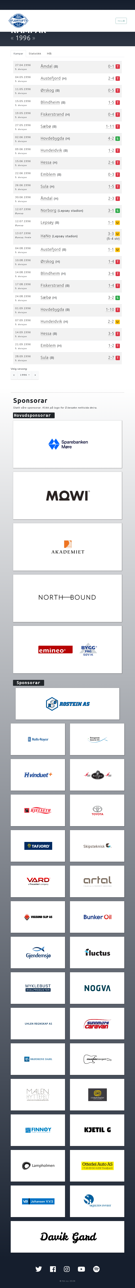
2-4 (111, 78)
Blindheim (50, 102)
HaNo (46, 236)
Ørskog (47, 90)
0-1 (111, 66)
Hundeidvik (51, 150)
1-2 (111, 150)
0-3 (111, 174)
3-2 (111, 297)
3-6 (111, 273)
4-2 (111, 138)
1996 (24, 375)
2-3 (111, 198)
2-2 (111, 321)
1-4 (111, 261)
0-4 (111, 114)
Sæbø (46, 126)
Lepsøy (47, 222)
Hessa (46, 162)
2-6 (111, 162)
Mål (49, 53)
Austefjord (51, 78)
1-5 (111, 102)
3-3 (111, 233)
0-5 (111, 90)
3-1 (111, 210)
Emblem (48, 174)
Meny (120, 21)
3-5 (111, 333)
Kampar (18, 53)
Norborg (48, 210)
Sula (45, 186)
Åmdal (47, 66)
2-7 (111, 357)
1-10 (110, 309)
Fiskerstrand (52, 114)
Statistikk (35, 53)
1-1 (111, 222)
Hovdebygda (52, 138)
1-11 (110, 126)
